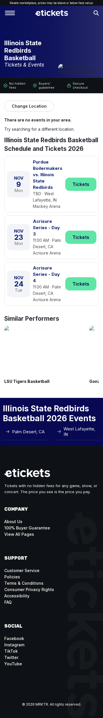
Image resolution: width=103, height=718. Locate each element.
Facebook (14, 638)
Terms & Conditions (23, 583)
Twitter (11, 657)
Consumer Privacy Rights (29, 589)
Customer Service (21, 570)
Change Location (29, 106)
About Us (13, 521)
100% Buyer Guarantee (27, 527)
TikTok (11, 651)
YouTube (13, 663)
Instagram (14, 644)
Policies (12, 576)
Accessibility (16, 595)
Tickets (80, 184)
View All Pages (19, 534)
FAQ (8, 602)
